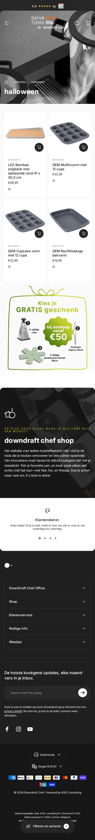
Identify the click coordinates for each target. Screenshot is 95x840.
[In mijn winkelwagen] (39, 147)
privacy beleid (13, 711)
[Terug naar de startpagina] (6, 82)
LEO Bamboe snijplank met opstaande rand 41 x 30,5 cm (24, 171)
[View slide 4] (55, 538)
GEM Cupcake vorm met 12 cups (24, 253)
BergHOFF (14, 160)
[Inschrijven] (82, 692)
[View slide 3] (50, 538)
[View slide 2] (45, 538)
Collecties (19, 82)
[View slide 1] (39, 538)
